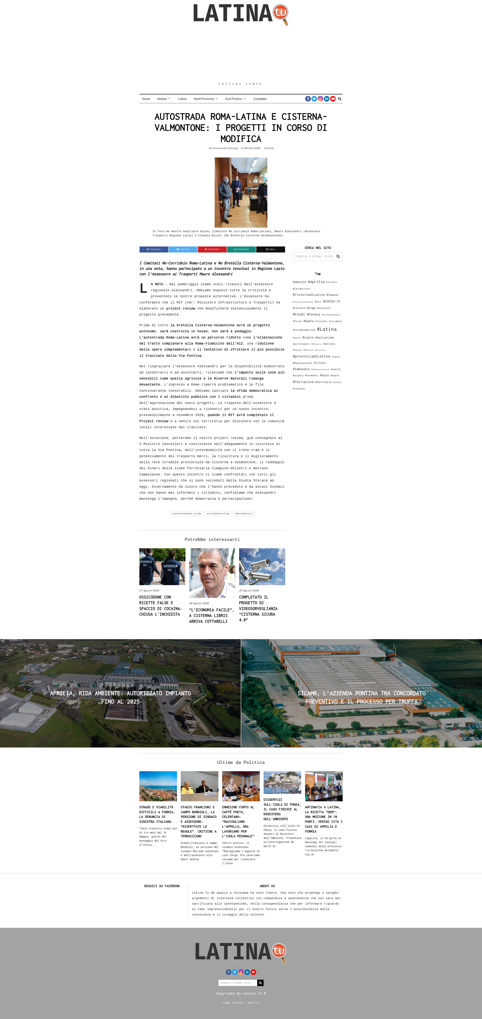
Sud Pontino (233, 99)
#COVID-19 (331, 301)
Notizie (162, 99)
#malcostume (324, 337)
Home (146, 99)
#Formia (313, 314)
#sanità (335, 369)
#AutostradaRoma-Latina (186, 514)
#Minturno (316, 344)
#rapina (336, 357)
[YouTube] (333, 99)
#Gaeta (309, 321)
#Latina (327, 329)
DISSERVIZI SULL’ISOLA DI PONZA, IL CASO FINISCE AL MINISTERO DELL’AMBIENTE (282, 809)
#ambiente (299, 282)
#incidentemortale (304, 330)
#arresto (331, 282)
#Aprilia (316, 281)
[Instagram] (320, 99)
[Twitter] (314, 99)
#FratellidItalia (331, 315)
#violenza (299, 388)
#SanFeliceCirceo (320, 369)
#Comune (332, 294)
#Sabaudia (301, 369)
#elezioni (324, 308)
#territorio (323, 382)
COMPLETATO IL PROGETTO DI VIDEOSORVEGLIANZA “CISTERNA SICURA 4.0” (258, 608)
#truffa (337, 382)
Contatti (238, 1002)
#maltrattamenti (301, 344)
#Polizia (297, 350)
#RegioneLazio (243, 514)
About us (253, 1002)
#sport (335, 375)
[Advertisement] (241, 54)
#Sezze (324, 375)
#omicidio (329, 343)
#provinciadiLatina (311, 356)
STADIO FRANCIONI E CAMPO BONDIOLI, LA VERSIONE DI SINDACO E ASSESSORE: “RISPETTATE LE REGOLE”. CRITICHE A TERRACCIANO (199, 821)
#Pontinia (309, 350)
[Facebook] (308, 99)
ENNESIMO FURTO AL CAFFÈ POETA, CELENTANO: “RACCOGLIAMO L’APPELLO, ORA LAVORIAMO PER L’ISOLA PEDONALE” (238, 821)
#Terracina (303, 382)
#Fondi (299, 314)
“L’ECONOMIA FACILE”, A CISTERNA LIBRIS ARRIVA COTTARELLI (211, 616)
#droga (311, 308)
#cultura (299, 308)
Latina (182, 99)
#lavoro (297, 338)
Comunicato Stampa (225, 148)
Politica (269, 148)
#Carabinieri (302, 288)
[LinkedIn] (326, 99)
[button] (338, 256)
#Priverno (320, 350)
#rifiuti (320, 362)
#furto (297, 321)
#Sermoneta (311, 375)
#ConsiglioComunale (303, 302)
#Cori (318, 301)
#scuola (298, 375)
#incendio (321, 321)
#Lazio (308, 337)
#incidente (335, 321)
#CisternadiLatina (218, 514)
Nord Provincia (204, 99)
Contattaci (260, 99)
